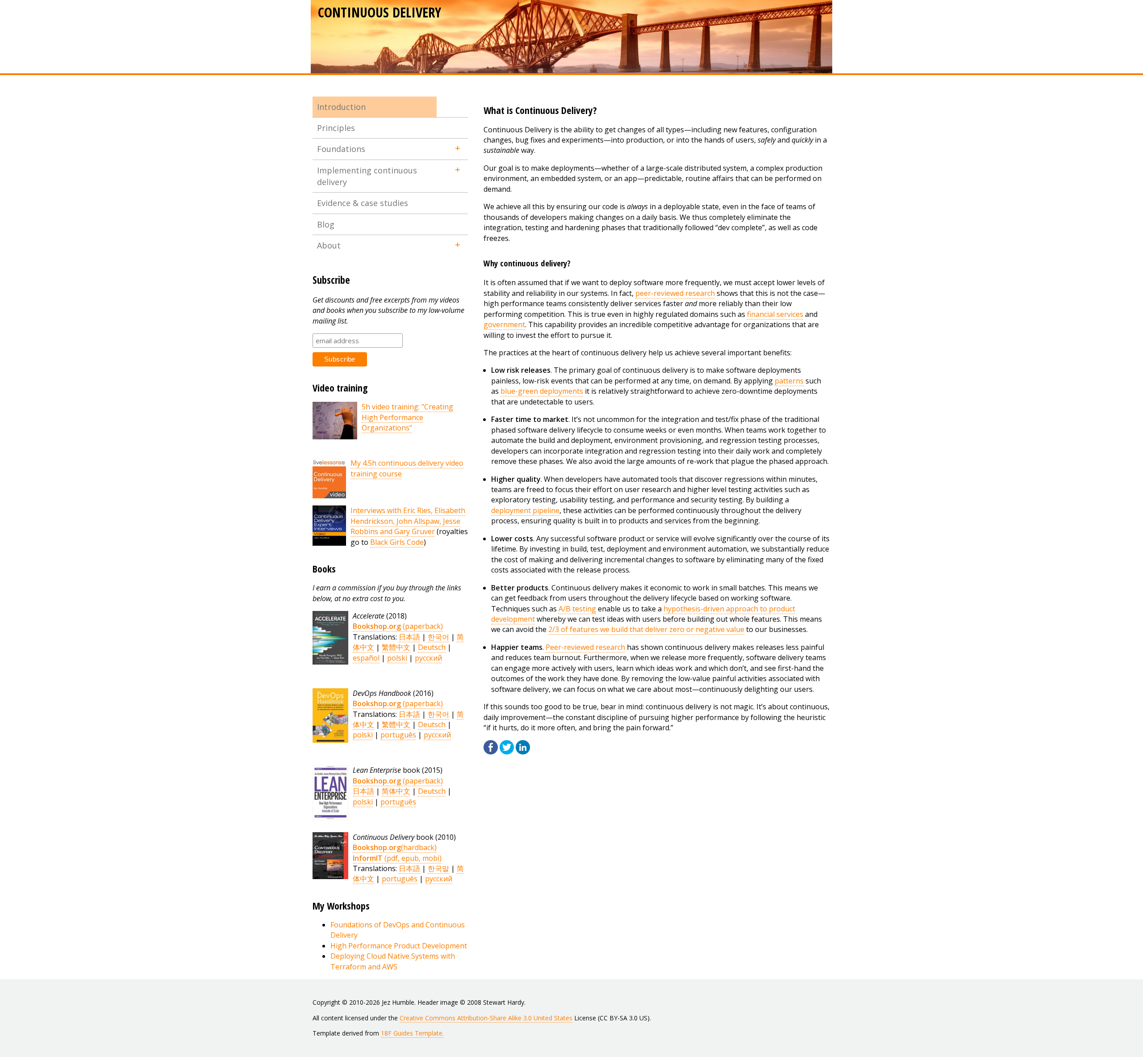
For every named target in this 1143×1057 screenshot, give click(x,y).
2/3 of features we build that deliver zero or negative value (646, 629)
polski (397, 658)
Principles (336, 127)
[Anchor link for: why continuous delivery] (575, 262)
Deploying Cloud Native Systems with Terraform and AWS (392, 961)
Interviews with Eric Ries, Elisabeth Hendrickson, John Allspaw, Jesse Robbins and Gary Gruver (407, 520)
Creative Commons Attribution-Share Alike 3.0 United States (486, 1018)
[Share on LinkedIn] (523, 752)
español (366, 658)
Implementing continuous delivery (367, 176)
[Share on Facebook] (491, 752)
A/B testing (577, 609)
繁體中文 (396, 647)
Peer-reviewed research (585, 647)
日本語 (409, 637)
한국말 (438, 868)
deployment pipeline (525, 510)
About (329, 245)
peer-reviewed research (675, 293)
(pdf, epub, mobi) (397, 858)
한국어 (438, 637)
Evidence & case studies (362, 203)
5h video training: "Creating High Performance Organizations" (407, 417)
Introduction (341, 106)
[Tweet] (507, 752)
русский (428, 658)
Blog (325, 224)
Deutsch (432, 647)
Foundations (341, 148)
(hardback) (395, 847)
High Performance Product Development (398, 946)
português (398, 735)
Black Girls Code (397, 542)
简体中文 (396, 791)
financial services (775, 314)
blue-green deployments (542, 391)
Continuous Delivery (379, 12)
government (504, 324)
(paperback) (398, 626)
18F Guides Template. (412, 1033)
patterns (789, 381)
